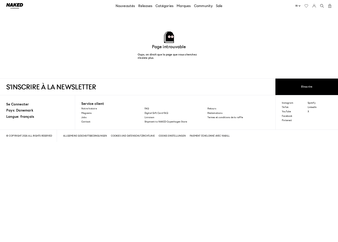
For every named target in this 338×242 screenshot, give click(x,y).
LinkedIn (312, 107)
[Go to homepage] (14, 6)
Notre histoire (89, 108)
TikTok (285, 107)
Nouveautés (125, 6)
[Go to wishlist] (306, 6)
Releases (145, 6)
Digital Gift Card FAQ (156, 112)
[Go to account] (314, 6)
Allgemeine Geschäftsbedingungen (85, 135)
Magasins (86, 112)
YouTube (286, 111)
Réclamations (215, 112)
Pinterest (287, 120)
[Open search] (322, 6)
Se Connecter (17, 104)
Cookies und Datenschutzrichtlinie (133, 135)
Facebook (287, 116)
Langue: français (20, 116)
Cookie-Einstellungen (172, 135)
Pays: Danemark (19, 110)
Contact (85, 121)
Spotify (312, 103)
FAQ (147, 108)
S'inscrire (307, 86)
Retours (212, 108)
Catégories (164, 6)
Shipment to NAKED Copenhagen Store (166, 121)
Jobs (83, 117)
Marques (184, 6)
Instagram (287, 103)
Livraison (150, 117)
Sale (219, 6)
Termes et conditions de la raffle (225, 117)
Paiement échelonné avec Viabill (210, 135)
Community (203, 6)
